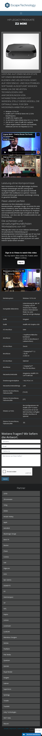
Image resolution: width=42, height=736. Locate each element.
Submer (6, 683)
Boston (6, 545)
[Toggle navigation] (20, 13)
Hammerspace (8, 597)
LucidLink (7, 632)
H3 (4, 591)
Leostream (7, 626)
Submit (5, 479)
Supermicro (7, 689)
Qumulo (6, 666)
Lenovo (6, 620)
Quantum (7, 660)
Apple (5, 522)
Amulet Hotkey (8, 517)
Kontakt (6, 728)
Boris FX (6, 540)
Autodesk (7, 528)
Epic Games (7, 580)
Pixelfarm (7, 649)
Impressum (13, 728)
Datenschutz (21, 728)
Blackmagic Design (10, 534)
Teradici (6, 701)
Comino (6, 557)
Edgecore (7, 568)
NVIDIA (6, 643)
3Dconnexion (8, 499)
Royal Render (8, 672)
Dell (5, 563)
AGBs (27, 728)
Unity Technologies (10, 712)
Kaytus (6, 614)
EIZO (5, 574)
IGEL (5, 609)
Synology (7, 695)
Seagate (6, 678)
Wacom (6, 724)
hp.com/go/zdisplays (33, 314)
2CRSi (5, 494)
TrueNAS (6, 706)
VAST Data (7, 718)
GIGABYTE (7, 586)
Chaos (6, 551)
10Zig (5, 505)
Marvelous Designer (10, 637)
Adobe (6, 511)
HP (5, 603)
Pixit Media (7, 655)
